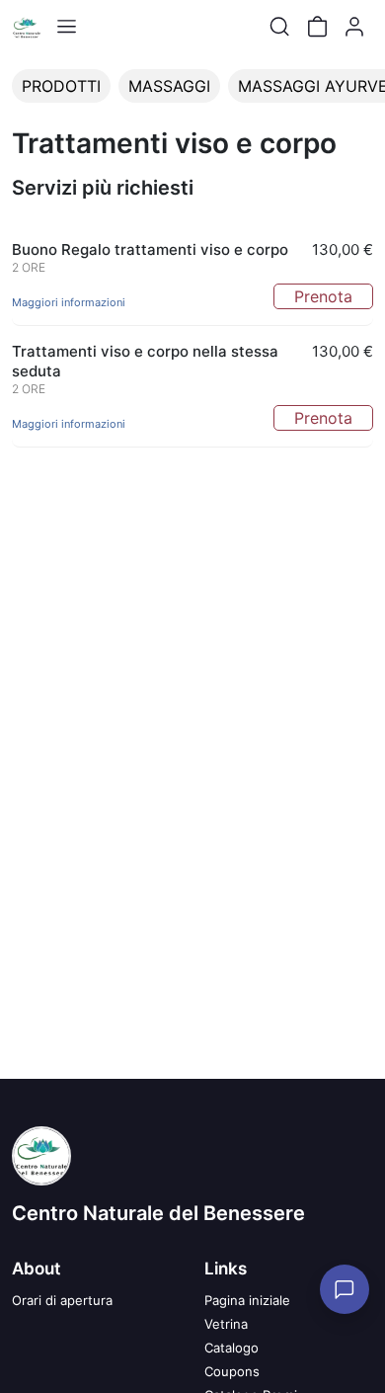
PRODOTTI (61, 86)
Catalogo (231, 1347)
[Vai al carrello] (317, 26)
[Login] (354, 26)
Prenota (323, 296)
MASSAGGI (169, 86)
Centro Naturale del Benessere (158, 1213)
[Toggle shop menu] (66, 26)
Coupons (232, 1371)
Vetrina (226, 1324)
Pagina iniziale (247, 1300)
